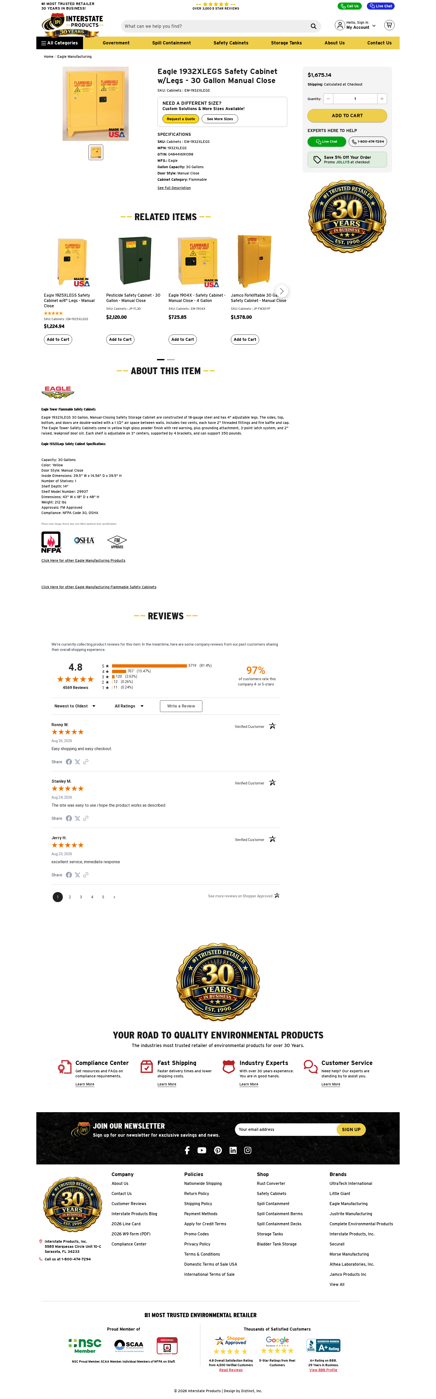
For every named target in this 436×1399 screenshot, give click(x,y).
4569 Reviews (81, 687)
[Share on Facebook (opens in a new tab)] (69, 762)
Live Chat (383, 6)
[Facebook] (187, 1150)
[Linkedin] (233, 1150)
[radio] (165, 666)
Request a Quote (181, 119)
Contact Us (379, 42)
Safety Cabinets (231, 42)
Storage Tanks (286, 42)
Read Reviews (231, 1370)
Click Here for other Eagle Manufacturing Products (83, 560)
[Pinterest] (218, 1150)
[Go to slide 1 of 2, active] (161, 359)
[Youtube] (202, 1150)
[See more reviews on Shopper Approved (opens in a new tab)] (86, 762)
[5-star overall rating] (53, 314)
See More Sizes (220, 119)
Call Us (352, 6)
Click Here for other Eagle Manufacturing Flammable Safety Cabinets (98, 587)
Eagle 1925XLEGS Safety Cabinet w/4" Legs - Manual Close (69, 300)
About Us (334, 42)
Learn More (84, 1084)
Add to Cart (58, 339)
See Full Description (174, 188)
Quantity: (314, 99)
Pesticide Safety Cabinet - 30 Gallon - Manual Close (133, 298)
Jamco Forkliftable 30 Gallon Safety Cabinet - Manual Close (258, 298)
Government (116, 42)
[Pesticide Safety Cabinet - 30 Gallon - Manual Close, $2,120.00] (135, 261)
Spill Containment (171, 42)
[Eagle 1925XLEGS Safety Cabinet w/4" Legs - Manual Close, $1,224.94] (72, 261)
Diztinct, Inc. (251, 1391)
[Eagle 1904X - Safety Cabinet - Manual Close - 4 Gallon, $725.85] (197, 261)
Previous (49, 291)
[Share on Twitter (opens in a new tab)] (77, 762)
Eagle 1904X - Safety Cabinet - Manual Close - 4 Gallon (197, 298)
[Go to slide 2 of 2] (171, 359)
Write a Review (181, 706)
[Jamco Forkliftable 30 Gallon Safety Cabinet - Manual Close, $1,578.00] (259, 261)
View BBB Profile (323, 1370)
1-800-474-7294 (370, 141)
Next (282, 291)
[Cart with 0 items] (389, 25)
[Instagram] (248, 1150)
